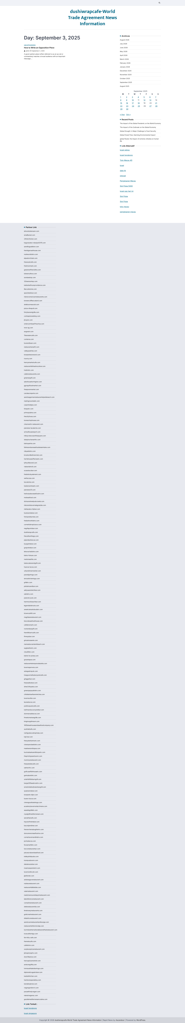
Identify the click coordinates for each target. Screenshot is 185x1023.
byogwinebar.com (30, 544)
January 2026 (125, 67)
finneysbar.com (29, 636)
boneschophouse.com (31, 420)
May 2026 (123, 51)
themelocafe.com (30, 941)
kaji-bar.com (28, 737)
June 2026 (124, 47)
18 (139, 103)
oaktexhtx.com (29, 768)
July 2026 (123, 44)
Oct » (128, 114)
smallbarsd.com (29, 235)
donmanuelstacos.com (32, 714)
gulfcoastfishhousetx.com (33, 771)
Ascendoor (120, 1020)
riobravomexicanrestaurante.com (35, 297)
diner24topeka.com (31, 687)
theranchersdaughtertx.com (34, 829)
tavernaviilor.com (30, 698)
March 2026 (124, 59)
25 (139, 106)
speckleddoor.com (30, 293)
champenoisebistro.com (32, 744)
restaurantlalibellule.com (32, 887)
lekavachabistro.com (31, 551)
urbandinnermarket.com (32, 571)
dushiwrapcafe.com (31, 532)
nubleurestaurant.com (31, 883)
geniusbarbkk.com (30, 775)
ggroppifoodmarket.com (32, 385)
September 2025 (126, 82)
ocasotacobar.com (30, 470)
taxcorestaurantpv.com (32, 849)
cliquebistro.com (30, 451)
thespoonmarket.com (31, 389)
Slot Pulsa (124, 196)
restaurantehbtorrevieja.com (34, 926)
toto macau (124, 207)
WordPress (140, 1020)
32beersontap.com (30, 281)
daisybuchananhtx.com (32, 439)
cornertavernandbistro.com (33, 837)
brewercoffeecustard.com (33, 301)
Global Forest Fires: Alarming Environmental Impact (137, 135)
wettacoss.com (29, 478)
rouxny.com (28, 358)
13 (150, 100)
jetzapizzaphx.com (30, 953)
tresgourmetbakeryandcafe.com (35, 675)
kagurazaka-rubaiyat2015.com (35, 243)
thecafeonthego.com (31, 536)
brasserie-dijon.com (31, 795)
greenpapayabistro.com (32, 690)
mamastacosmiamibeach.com (34, 644)
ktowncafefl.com (30, 613)
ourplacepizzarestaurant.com (34, 949)
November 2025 (125, 74)
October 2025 (125, 78)
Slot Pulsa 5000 (126, 186)
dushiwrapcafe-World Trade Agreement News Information (92, 18)
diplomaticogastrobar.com (33, 972)
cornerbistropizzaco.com (32, 524)
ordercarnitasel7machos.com (34, 324)
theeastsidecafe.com (31, 764)
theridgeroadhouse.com (32, 250)
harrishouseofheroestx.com (33, 459)
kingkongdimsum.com (31, 721)
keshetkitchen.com (30, 976)
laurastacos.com (29, 702)
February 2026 (125, 63)
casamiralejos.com (30, 405)
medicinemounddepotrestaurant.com (37, 895)
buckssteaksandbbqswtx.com (34, 752)
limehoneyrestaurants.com (33, 910)
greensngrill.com (30, 378)
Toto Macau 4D (126, 160)
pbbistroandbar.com (31, 586)
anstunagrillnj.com (30, 964)
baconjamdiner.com (31, 825)
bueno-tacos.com (30, 798)
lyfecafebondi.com (30, 463)
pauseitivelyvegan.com (32, 991)
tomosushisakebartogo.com (33, 968)
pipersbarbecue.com (31, 540)
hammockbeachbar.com (32, 602)
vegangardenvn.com (31, 988)
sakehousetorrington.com (33, 382)
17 (133, 103)
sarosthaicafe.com (30, 818)
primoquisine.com (30, 412)
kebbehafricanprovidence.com (35, 285)
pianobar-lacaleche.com (32, 428)
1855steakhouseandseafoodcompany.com (39, 725)
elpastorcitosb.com (30, 258)
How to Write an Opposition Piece (39, 48)
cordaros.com (29, 339)
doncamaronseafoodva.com (34, 833)
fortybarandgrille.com (31, 312)
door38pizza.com (30, 957)
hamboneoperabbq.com (32, 980)
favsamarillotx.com (30, 845)
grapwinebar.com (30, 548)
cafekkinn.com (29, 945)
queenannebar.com (30, 791)
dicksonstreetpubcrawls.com (34, 501)
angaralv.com (28, 331)
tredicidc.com (29, 370)
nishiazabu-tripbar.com (32, 509)
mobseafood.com (30, 497)
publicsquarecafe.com (32, 706)
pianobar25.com (29, 490)
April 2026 (123, 55)
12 (144, 100)
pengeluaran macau (128, 212)
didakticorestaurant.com (32, 918)
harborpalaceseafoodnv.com (34, 494)
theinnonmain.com (30, 266)
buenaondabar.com (31, 513)
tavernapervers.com (31, 667)
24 (133, 106)
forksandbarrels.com (31, 517)
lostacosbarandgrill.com (32, 563)
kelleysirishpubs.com (31, 856)
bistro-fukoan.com (30, 555)
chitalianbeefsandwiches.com (34, 694)
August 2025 (124, 86)
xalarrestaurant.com (31, 891)
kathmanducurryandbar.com (34, 710)
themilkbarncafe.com (31, 632)
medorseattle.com (30, 559)
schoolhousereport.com (32, 432)
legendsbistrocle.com (31, 605)
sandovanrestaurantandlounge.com (36, 922)
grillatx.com (28, 582)
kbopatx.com (28, 409)
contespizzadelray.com (32, 316)
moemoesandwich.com (32, 868)
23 (127, 106)
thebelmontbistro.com (31, 521)
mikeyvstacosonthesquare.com (35, 436)
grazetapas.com (29, 659)
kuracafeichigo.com (31, 934)
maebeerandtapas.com (32, 748)
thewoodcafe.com (30, 262)
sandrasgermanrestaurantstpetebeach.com (39, 397)
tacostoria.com (29, 482)
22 (121, 106)
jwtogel (123, 176)
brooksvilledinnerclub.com (33, 455)
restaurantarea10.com (31, 347)
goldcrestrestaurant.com (32, 914)
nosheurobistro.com (31, 254)
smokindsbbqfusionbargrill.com (35, 787)
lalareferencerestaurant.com (34, 899)
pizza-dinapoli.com (30, 308)
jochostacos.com (30, 841)
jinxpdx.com (28, 320)
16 (127, 103)
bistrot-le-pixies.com (31, 656)
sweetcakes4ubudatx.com (33, 609)
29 (121, 109)
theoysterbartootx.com (32, 741)
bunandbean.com (30, 343)
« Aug (122, 114)
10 (133, 100)
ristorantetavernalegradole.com (35, 505)
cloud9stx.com (29, 652)
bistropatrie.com (29, 443)
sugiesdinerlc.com (30, 648)
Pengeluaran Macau (128, 181)
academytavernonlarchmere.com (35, 806)
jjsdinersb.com (29, 876)
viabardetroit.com (30, 466)
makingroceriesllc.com (32, 401)
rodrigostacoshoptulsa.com (33, 733)
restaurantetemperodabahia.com (35, 663)
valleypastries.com (30, 351)
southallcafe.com (30, 729)
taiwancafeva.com (30, 273)
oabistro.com (28, 594)
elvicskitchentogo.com (32, 578)
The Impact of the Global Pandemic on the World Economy (140, 123)
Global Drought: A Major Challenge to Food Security (138, 131)
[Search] (159, 2)
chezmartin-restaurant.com (33, 424)
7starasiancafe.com (31, 335)
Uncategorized (30, 45)
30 (127, 109)
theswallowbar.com (30, 683)
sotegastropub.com (31, 671)
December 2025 (125, 71)
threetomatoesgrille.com (32, 717)
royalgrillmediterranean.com (33, 814)
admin (28, 51)
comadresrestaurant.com (33, 903)
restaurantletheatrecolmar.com (34, 366)
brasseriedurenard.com (32, 355)
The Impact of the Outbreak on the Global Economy (138, 127)
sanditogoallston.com (31, 246)
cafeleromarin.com (30, 625)
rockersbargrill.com (30, 629)
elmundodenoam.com (31, 231)
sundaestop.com (30, 277)
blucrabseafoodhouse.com (33, 621)
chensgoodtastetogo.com (33, 802)
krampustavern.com (31, 860)
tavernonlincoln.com (31, 872)
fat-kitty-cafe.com (30, 937)
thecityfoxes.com (30, 416)
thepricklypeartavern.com (33, 756)
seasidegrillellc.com (31, 810)
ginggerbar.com (29, 679)
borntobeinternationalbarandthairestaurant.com (40, 930)
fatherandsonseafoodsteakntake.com (37, 447)
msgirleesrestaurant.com (32, 617)
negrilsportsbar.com (31, 528)
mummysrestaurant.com (32, 760)
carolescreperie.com (31, 393)
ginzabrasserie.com (31, 640)
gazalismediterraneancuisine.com (35, 999)
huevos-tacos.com (30, 567)
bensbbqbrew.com (30, 984)
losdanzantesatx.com (31, 486)
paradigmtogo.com (30, 575)
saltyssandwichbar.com (32, 590)
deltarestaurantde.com (32, 907)
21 (156, 103)
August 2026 (124, 40)
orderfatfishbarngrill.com (32, 779)
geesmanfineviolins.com (32, 270)
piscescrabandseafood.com (33, 852)
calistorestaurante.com (32, 374)
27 (150, 106)
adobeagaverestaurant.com (33, 880)
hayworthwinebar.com (31, 822)
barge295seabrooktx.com (33, 783)
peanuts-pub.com (30, 598)
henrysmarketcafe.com (32, 362)
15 (121, 103)
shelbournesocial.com (31, 304)
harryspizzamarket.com (32, 961)
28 (156, 106)
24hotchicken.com (30, 239)
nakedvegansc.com (31, 995)
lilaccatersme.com (30, 289)
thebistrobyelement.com (32, 474)
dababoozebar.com (31, 864)
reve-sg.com (28, 328)
